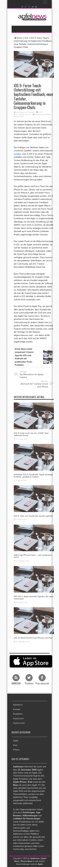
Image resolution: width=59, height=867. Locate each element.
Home (19, 38)
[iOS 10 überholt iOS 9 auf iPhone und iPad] (34, 620)
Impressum (18, 718)
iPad (15, 745)
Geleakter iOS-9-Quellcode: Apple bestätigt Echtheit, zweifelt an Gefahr (33, 475)
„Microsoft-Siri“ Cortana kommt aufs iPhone (34, 384)
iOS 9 (22, 116)
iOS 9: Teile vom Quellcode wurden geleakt (33, 516)
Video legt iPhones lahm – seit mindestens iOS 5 (33, 556)
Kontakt (16, 709)
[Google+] (25, 6)
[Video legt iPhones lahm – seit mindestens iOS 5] (34, 537)
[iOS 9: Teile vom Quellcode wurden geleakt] (34, 498)
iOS (26, 38)
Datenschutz (19, 723)
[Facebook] (29, 6)
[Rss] (22, 6)
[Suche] (45, 2)
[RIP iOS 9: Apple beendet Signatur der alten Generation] (34, 579)
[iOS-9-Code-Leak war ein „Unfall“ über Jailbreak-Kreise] (34, 416)
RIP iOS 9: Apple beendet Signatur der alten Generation (34, 597)
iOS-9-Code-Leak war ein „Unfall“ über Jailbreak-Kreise (31, 434)
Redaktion (17, 714)
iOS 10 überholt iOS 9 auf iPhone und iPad (33, 638)
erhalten (17, 154)
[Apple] (36, 6)
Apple (15, 740)
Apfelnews (18, 705)
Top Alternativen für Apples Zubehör (31, 374)
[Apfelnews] (32, 17)
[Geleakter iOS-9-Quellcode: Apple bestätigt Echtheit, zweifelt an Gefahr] (34, 457)
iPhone (16, 749)
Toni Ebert (31, 112)
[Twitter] (32, 6)
